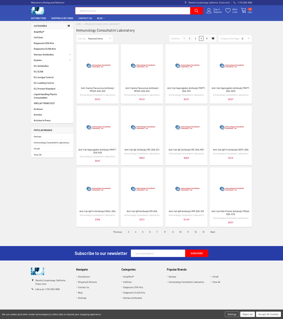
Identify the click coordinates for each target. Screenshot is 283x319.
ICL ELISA (38, 71)
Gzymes (38, 60)
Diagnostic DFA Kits (44, 43)
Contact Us (85, 18)
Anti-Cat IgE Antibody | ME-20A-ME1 (186, 149)
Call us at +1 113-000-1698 (47, 289)
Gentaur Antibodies (44, 54)
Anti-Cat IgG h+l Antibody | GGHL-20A (97, 211)
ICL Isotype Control (44, 77)
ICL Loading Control (44, 83)
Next (213, 231)
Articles (38, 114)
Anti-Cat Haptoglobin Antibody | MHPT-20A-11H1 (186, 89)
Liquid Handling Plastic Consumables (45, 96)
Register (217, 12)
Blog (100, 18)
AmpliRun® (39, 31)
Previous (117, 231)
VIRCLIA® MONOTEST (44, 103)
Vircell (37, 148)
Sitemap (82, 297)
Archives (38, 109)
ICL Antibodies (41, 66)
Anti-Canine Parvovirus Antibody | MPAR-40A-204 (141, 89)
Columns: (176, 38)
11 (188, 231)
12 (196, 231)
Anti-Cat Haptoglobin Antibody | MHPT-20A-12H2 (231, 89)
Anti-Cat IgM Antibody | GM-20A (142, 211)
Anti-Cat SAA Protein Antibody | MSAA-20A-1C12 (231, 212)
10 (180, 231)
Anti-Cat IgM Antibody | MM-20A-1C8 (186, 211)
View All (37, 154)
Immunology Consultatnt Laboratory (51, 142)
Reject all (247, 314)
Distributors (38, 18)
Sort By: (82, 38)
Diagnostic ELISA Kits (45, 48)
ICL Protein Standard (44, 88)
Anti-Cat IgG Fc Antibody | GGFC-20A (231, 149)
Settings (232, 314)
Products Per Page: (230, 38)
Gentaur (37, 136)
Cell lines (38, 37)
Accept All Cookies (268, 314)
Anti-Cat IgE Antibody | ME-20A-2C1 (142, 149)
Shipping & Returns (62, 18)
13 (203, 231)
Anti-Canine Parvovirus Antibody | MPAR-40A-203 (97, 89)
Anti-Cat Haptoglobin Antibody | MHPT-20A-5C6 (97, 151)
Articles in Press (42, 120)
